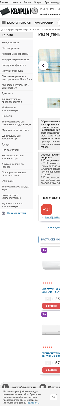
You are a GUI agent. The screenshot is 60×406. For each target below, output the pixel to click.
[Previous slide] (43, 65)
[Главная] (1, 29)
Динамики (7, 93)
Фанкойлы (8, 180)
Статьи (27, 2)
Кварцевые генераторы (15, 53)
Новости (16, 2)
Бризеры (7, 116)
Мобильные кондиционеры (10, 109)
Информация (44, 22)
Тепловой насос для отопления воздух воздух (16, 123)
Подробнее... (33, 403)
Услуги (37, 2)
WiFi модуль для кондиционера (11, 137)
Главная (4, 2)
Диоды (6, 144)
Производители (16, 213)
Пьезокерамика (11, 48)
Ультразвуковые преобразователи (12, 100)
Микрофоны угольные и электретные (15, 86)
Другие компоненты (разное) (13, 165)
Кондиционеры (10, 42)
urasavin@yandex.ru (23, 387)
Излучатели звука (12, 70)
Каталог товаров (19, 22)
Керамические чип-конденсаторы (13, 157)
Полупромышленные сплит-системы (14, 174)
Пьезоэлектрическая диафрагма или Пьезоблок (17, 78)
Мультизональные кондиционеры (12, 205)
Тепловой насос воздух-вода (16, 188)
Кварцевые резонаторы (15, 59)
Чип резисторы (10, 149)
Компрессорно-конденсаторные (11, 196)
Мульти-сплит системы (15, 130)
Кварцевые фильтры (14, 65)
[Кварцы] (15, 11)
